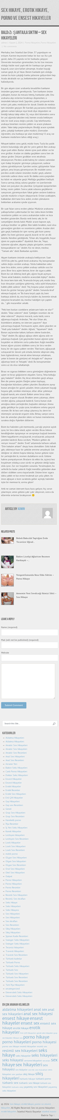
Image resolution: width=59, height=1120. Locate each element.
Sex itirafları (11, 921)
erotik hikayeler (8, 1111)
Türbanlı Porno (13, 962)
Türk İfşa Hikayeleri (15, 984)
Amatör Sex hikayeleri (16, 749)
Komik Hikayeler (13, 831)
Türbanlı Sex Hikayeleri (17, 973)
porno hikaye (36, 1037)
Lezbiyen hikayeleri (15, 835)
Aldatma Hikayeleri (15, 737)
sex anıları (46, 1061)
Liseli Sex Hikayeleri (16, 846)
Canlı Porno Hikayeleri (16, 771)
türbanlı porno (43, 1078)
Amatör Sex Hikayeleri (17, 745)
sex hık (31, 1070)
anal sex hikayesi (38, 1013)
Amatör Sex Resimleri (16, 752)
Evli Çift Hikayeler (14, 797)
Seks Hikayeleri (13, 906)
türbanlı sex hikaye (29, 1083)
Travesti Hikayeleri (15, 951)
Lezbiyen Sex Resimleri (17, 838)
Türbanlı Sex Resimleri (17, 977)
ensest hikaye (15, 1018)
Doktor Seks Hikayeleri (17, 775)
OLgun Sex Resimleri (16, 865)
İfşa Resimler (12, 823)
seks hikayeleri (44, 1055)
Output (9, 876)
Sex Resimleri (12, 925)
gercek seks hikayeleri (45, 1033)
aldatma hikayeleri (17, 1009)
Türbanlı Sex (12, 969)
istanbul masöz (49, 1111)
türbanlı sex (10, 1083)
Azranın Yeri (11, 764)
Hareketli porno (13, 820)
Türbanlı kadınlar (14, 958)
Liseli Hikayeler (13, 842)
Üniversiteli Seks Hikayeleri (19, 992)
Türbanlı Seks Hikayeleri (17, 966)
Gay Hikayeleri (13, 801)
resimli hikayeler (28, 1046)
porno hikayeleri (16, 1041)
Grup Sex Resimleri (15, 816)
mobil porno (12, 853)
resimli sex (42, 1046)
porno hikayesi (44, 1041)
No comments (10, 46)
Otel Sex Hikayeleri (15, 872)
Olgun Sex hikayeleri (16, 861)
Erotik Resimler (13, 790)
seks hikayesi (12, 1060)
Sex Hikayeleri (13, 913)
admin (4, 42)
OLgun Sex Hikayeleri (16, 857)
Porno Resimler (13, 887)
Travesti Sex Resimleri (17, 954)
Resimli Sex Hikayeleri (16, 895)
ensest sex (30, 1023)
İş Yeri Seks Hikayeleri (16, 827)
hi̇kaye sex (18, 1038)
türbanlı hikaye (27, 1078)
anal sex (40, 1009)
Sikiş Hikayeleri (13, 928)
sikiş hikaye (29, 1074)
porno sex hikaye (10, 1046)
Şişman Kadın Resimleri (17, 936)
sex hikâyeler (21, 1069)
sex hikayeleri (29, 1065)
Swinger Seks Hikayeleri (17, 939)
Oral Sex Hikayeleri (15, 868)
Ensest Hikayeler (14, 778)
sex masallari (41, 1070)
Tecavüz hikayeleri (15, 947)
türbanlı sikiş (17, 1087)
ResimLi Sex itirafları (15, 898)
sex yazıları (17, 1074)
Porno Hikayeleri (32, 42)
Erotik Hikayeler (13, 786)
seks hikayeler (23, 1055)
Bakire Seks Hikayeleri (16, 767)
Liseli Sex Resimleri (15, 850)
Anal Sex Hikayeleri (15, 756)
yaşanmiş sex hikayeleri (36, 1086)
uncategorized (13, 988)
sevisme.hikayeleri (33, 1060)
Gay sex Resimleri (14, 805)
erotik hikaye (21, 1028)
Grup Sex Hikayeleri (15, 812)
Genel (8, 808)
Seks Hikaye (11, 902)
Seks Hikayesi (12, 910)
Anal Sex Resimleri (15, 760)
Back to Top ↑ (48, 1115)
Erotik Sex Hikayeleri (16, 793)
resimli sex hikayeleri (20, 1050)
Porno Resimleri (13, 891)
